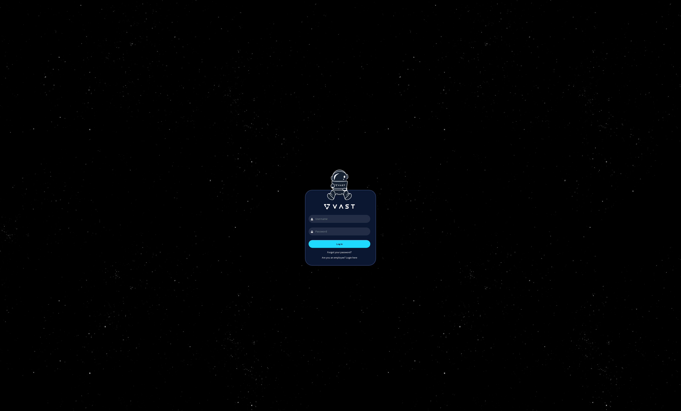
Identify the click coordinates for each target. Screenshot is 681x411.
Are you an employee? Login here (339, 257)
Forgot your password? (339, 252)
